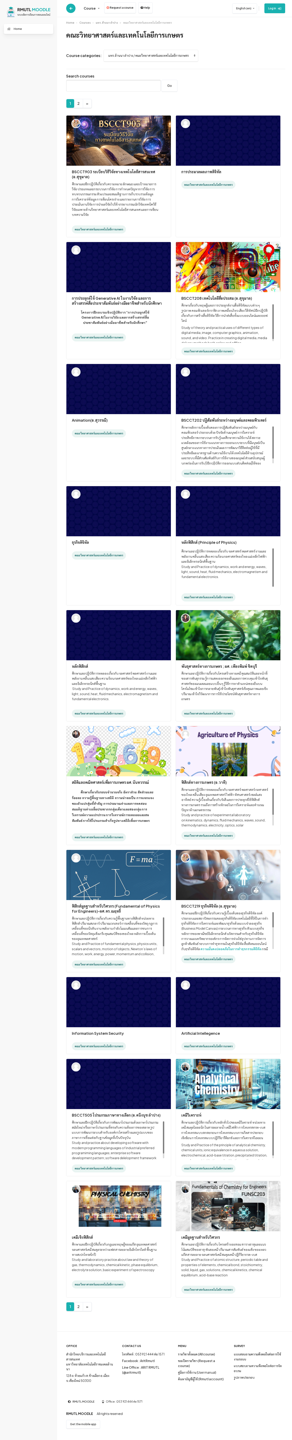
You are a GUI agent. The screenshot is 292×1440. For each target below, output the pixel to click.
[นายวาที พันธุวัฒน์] (76, 617)
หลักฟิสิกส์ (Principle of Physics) (209, 542)
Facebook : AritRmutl (138, 1361)
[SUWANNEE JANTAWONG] (185, 123)
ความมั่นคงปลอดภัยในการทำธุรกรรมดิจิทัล (231, 949)
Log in (272, 8)
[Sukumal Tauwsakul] (76, 123)
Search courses (80, 76)
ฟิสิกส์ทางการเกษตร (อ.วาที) (204, 782)
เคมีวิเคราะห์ (191, 1115)
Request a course (121, 7)
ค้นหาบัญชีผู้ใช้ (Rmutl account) (201, 1379)
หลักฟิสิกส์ (80, 666)
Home (70, 22)
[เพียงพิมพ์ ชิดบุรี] (185, 617)
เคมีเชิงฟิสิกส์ (82, 1237)
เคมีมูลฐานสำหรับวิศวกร (200, 1237)
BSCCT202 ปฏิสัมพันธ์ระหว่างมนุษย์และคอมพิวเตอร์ (223, 420)
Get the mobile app (83, 1424)
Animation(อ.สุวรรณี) (90, 420)
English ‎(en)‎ (243, 8)
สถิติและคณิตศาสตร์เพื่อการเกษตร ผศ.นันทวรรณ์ (110, 782)
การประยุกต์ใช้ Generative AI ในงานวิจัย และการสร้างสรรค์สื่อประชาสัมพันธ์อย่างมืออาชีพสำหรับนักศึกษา (117, 301)
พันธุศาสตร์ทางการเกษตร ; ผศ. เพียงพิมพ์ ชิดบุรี (219, 666)
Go (169, 86)
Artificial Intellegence (200, 1033)
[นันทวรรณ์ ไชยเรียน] (76, 733)
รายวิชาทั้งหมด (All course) (196, 1354)
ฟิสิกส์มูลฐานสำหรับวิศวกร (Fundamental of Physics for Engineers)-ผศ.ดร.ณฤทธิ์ (116, 909)
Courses (85, 22)
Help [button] (146, 7)
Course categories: (84, 55)
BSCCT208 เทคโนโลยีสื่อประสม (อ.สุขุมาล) (216, 298)
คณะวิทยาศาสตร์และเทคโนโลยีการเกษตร (147, 22)
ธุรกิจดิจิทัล (80, 542)
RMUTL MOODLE (83, 1401)
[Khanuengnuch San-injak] (76, 249)
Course (90, 8)
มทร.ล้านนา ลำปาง (107, 22)
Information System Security (98, 1033)
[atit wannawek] (185, 1066)
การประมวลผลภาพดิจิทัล (201, 171)
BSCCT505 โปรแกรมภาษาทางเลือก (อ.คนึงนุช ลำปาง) (116, 1115)
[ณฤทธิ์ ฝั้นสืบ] (185, 493)
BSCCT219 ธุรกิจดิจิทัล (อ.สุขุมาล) (208, 906)
